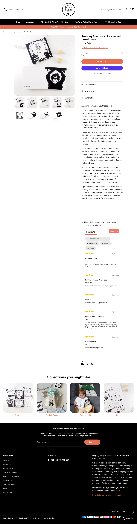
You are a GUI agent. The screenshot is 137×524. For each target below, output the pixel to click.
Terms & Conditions (11, 472)
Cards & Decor (52, 415)
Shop (18, 22)
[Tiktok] (60, 460)
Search (6, 460)
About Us (30, 22)
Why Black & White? (49, 22)
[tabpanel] (102, 294)
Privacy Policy (9, 468)
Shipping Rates (9, 484)
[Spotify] (67, 460)
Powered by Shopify (47, 518)
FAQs (5, 488)
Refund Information (11, 476)
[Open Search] (5, 9)
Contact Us (8, 480)
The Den (65, 22)
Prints (118, 415)
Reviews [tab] (91, 232)
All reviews (7, 492)
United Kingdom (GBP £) (109, 10)
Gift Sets (18, 415)
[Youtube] (52, 460)
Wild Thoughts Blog (113, 22)
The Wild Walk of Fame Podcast (88, 22)
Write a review (114, 231)
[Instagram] (56, 460)
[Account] (126, 9)
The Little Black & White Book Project (95, 48)
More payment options (102, 74)
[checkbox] (90, 248)
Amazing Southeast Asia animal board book (24, 32)
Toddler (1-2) (85, 415)
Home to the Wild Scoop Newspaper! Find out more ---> (68, 27)
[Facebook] (49, 460)
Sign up (92, 442)
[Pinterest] (63, 460)
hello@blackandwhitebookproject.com (108, 495)
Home (5, 32)
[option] (68, 27)
